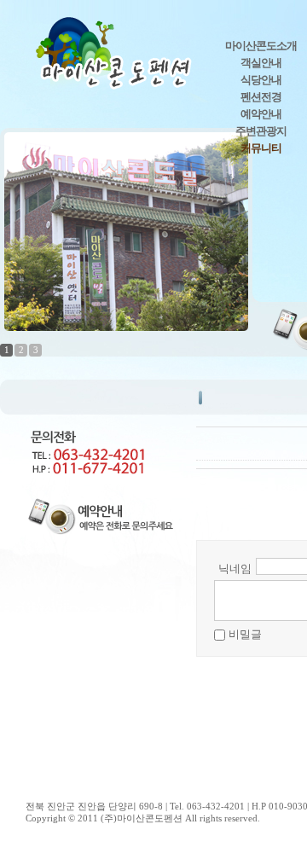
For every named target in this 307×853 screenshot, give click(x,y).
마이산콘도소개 (261, 45)
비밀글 (245, 634)
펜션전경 (260, 96)
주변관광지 (261, 131)
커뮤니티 (260, 148)
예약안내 (260, 113)
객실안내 (260, 62)
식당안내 (260, 79)
